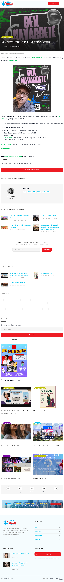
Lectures (17, 306)
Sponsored (39, 309)
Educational (4, 303)
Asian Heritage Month (14, 300)
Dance (52, 300)
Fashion (29, 303)
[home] (7, 4)
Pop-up (3, 309)
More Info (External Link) (32, 169)
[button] (61, 4)
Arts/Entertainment (7, 37)
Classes (28, 300)
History (11, 306)
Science (24, 309)
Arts (6, 300)
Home (2, 53)
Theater (46, 309)
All (25, 191)
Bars (48, 191)
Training (52, 309)
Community (40, 300)
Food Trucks (51, 303)
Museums (24, 306)
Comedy (29, 191)
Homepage (60, 579)
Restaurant (18, 309)
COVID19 (47, 300)
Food (43, 191)
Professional (10, 309)
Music (29, 306)
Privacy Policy (41, 253)
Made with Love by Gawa (8, 578)
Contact (51, 578)
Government (4, 306)
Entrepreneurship (14, 303)
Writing (58, 309)
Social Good (31, 309)
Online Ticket (8, 138)
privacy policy (58, 578)
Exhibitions (22, 303)
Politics (58, 306)
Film (41, 303)
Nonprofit (43, 306)
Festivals (35, 303)
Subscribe (54, 4)
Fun (34, 191)
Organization (51, 306)
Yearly (2, 312)
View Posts (10, 198)
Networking (35, 306)
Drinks (38, 191)
